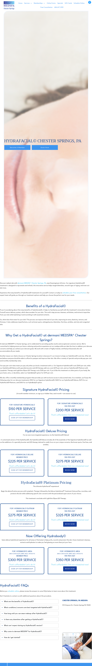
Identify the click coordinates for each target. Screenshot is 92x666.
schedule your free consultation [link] (74, 293)
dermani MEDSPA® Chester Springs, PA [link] (32, 283)
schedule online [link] (13, 591)
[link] (89, 2)
